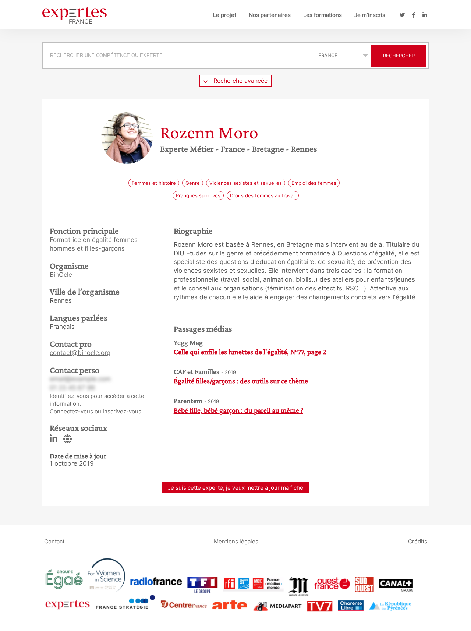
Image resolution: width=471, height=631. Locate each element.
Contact (54, 540)
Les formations (322, 14)
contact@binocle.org (80, 352)
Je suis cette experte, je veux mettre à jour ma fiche (235, 487)
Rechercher (399, 56)
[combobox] (176, 56)
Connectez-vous (71, 411)
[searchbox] (175, 55)
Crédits (417, 540)
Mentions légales (236, 540)
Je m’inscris (369, 14)
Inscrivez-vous (122, 411)
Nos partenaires (270, 14)
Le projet (224, 14)
